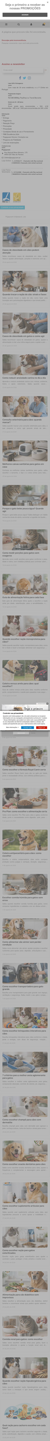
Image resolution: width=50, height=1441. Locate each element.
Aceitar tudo (27, 727)
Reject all (41, 727)
